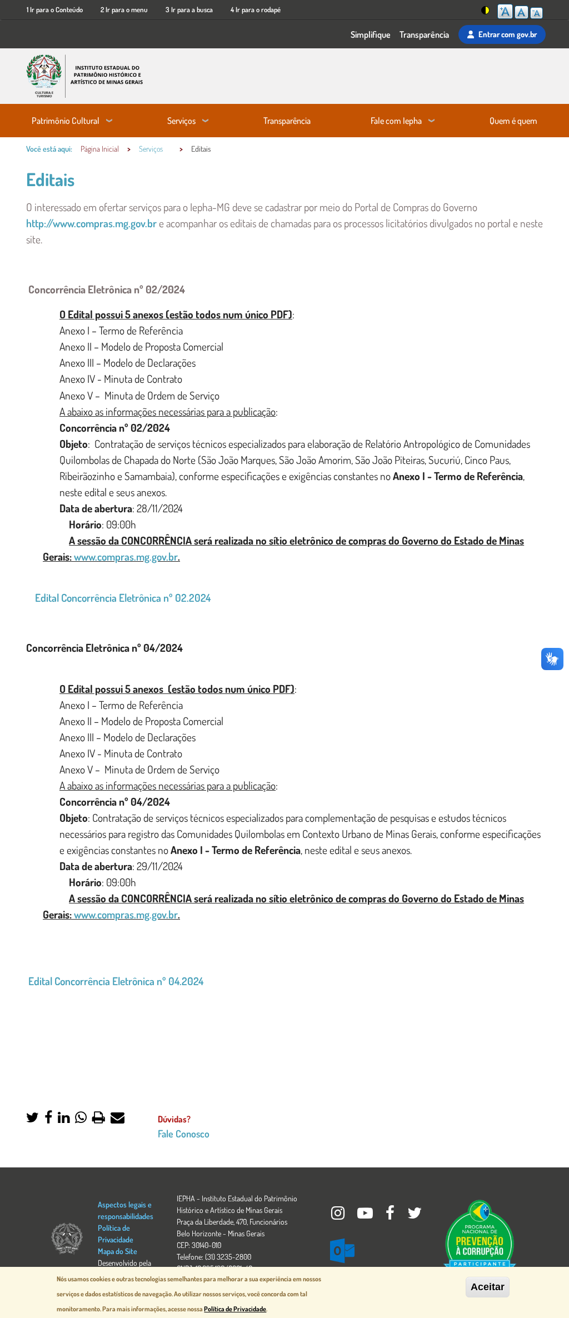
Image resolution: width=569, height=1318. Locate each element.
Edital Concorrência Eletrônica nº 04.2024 (115, 981)
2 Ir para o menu (124, 9)
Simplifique (371, 34)
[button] (32, 1118)
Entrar (507, 34)
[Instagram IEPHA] (339, 1215)
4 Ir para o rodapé (256, 9)
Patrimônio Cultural (65, 120)
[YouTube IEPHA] (366, 1215)
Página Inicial (100, 148)
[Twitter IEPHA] (414, 1215)
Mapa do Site (117, 1251)
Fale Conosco (183, 1133)
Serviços (181, 120)
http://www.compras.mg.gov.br (92, 223)
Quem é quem (513, 120)
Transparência (424, 34)
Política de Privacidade (235, 1309)
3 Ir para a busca (189, 9)
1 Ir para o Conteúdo (55, 9)
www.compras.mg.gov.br (126, 556)
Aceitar (488, 1286)
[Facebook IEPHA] (391, 1215)
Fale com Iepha (396, 120)
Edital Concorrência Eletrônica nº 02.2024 (122, 598)
